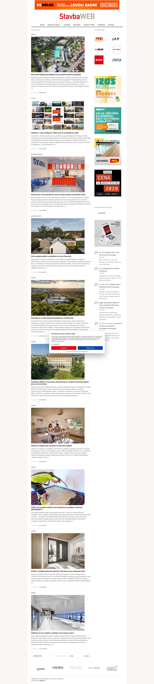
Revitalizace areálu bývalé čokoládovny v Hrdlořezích (52, 318)
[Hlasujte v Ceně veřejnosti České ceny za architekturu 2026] (58, 115)
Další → (87, 656)
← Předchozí (37, 656)
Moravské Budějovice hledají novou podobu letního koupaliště (56, 74)
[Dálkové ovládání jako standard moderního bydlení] (58, 425)
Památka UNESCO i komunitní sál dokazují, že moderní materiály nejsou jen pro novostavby (60, 383)
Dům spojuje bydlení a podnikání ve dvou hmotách (51, 256)
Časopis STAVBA (89, 25)
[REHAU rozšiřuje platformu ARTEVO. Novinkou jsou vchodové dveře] (58, 551)
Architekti (67, 25)
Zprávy (42, 25)
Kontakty (111, 25)
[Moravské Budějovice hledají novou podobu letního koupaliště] (58, 54)
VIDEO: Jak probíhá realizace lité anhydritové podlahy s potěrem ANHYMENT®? (57, 508)
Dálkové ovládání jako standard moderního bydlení (51, 446)
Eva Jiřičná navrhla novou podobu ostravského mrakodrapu (110, 326)
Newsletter (76, 25)
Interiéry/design (36, 154)
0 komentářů (42, 92)
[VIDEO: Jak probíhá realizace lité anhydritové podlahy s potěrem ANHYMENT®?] (58, 487)
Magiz (101, 303)
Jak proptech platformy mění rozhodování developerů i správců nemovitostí (109, 305)
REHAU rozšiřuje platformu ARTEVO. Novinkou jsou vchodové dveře (58, 571)
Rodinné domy (36, 216)
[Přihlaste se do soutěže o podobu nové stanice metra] (58, 613)
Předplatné (101, 25)
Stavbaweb (101, 213)
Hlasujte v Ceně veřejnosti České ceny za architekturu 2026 (54, 133)
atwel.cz (42, 680)
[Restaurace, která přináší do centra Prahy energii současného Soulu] (58, 174)
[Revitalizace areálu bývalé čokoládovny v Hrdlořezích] (58, 298)
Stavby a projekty (53, 25)
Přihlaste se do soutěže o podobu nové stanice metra (52, 633)
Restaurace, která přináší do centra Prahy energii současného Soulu (58, 194)
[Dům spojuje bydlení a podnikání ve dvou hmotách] (58, 236)
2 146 (71, 656)
